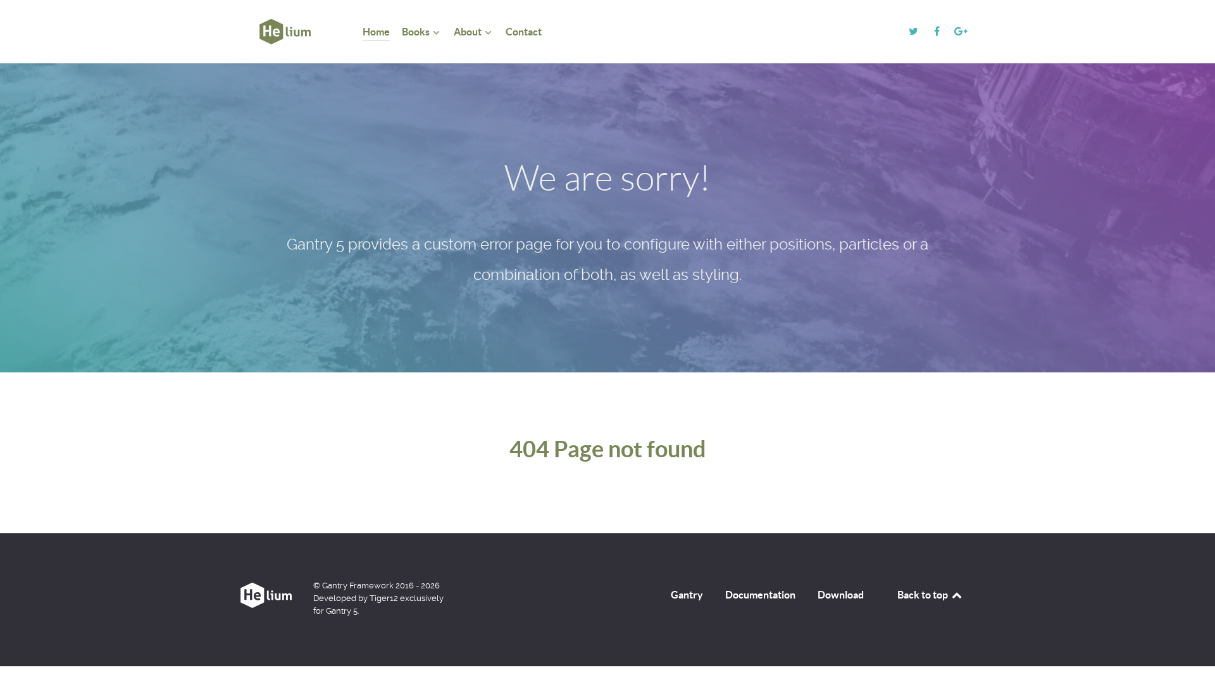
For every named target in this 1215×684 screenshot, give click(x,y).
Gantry (687, 594)
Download (841, 594)
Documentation (760, 594)
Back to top (923, 594)
